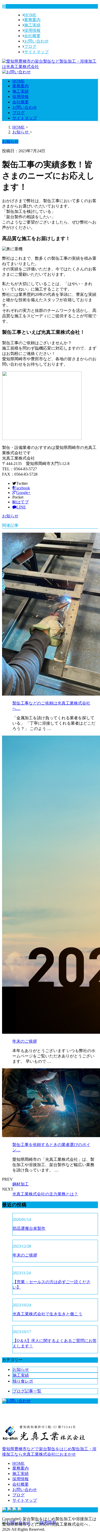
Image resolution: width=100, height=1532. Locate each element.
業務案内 (32, 20)
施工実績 (32, 25)
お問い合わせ (36, 41)
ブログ (30, 46)
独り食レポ (23, 1381)
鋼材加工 (20, 1184)
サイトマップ (36, 52)
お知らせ (10, 516)
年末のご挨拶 (24, 1041)
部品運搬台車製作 (29, 1228)
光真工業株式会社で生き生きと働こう (47, 1314)
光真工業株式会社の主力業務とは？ (45, 1194)
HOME (30, 15)
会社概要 (32, 36)
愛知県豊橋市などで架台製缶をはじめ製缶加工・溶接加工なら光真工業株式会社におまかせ (49, 1451)
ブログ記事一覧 (27, 1391)
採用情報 (32, 30)
